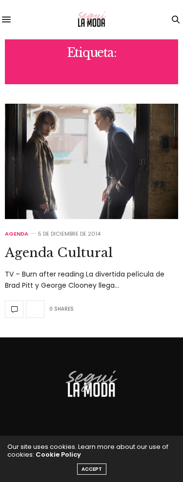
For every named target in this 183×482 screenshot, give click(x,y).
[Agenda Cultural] (91, 161)
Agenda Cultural (59, 252)
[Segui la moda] (92, 19)
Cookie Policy (58, 454)
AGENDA (16, 234)
